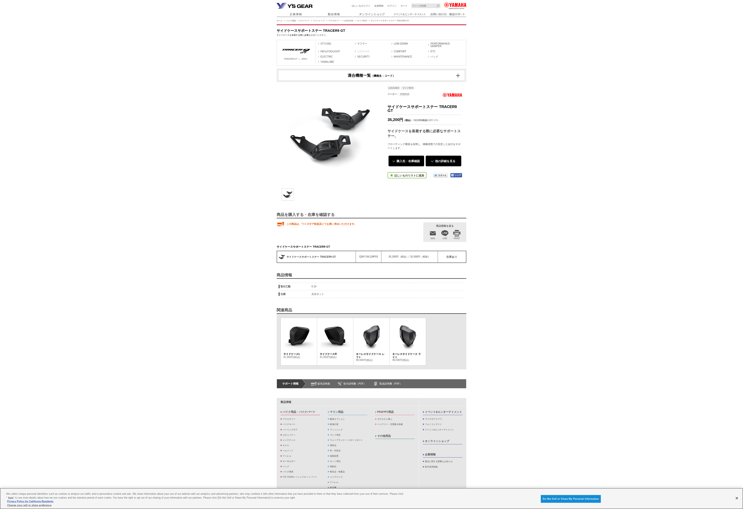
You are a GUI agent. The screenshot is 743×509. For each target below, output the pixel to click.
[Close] (737, 498)
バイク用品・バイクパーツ (297, 21)
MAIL (433, 238)
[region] (371, 498)
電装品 (333, 445)
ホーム (279, 21)
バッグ (434, 56)
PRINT (457, 238)
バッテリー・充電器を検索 (390, 424)
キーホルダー (289, 461)
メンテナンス (289, 440)
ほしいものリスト (361, 5)
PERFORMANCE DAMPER (440, 45)
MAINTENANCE (403, 56)
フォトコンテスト (433, 424)
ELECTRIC (326, 56)
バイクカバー (289, 424)
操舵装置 (334, 456)
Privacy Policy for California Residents (30, 501)
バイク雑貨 (288, 471)
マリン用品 (336, 411)
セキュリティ (289, 435)
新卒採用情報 (431, 467)
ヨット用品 (335, 461)
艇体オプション (337, 419)
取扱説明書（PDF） (390, 383)
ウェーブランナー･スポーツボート (346, 440)
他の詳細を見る (445, 161)
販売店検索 (324, 383)
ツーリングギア (290, 429)
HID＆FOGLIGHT (330, 51)
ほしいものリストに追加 (409, 175)
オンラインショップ (437, 441)
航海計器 (334, 424)
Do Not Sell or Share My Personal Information (571, 498)
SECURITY (363, 56)
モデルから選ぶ (384, 419)
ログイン (392, 5)
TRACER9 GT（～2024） (296, 59)
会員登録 (378, 5)
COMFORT (400, 51)
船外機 (333, 487)
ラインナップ (319, 21)
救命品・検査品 (337, 471)
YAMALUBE (327, 61)
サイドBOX (362, 21)
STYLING (325, 43)
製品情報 (286, 401)
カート (404, 5)
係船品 (333, 466)
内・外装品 (335, 450)
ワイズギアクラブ (433, 419)
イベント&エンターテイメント (443, 411)
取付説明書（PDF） (354, 383)
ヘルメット (288, 450)
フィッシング (336, 429)
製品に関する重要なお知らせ (439, 461)
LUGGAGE (349, 21)
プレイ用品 (335, 435)
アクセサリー (334, 21)
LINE (445, 238)
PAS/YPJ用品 (385, 411)
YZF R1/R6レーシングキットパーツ (300, 477)
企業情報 (430, 454)
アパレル (287, 456)
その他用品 (384, 435)
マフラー (362, 43)
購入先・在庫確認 (408, 161)
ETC (433, 51)
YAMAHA (404, 94)
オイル (286, 445)
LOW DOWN (401, 43)
